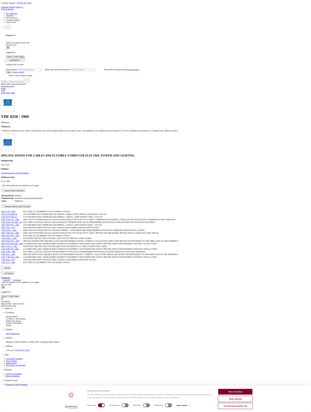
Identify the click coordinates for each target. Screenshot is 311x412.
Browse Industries (13, 376)
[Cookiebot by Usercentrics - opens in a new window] (71, 407)
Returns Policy (11, 363)
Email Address (34, 70)
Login (9, 72)
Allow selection (235, 399)
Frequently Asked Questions (17, 385)
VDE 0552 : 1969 (8, 254)
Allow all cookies (235, 392)
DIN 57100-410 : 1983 (10, 233)
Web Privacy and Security (16, 365)
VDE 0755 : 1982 (8, 262)
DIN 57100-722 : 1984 (10, 220)
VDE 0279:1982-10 (9, 217)
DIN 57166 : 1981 (8, 252)
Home (3, 88)
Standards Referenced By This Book (17, 206)
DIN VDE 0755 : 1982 (10, 236)
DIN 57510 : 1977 (8, 228)
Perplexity (17, 280)
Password (94, 70)
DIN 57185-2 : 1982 (9, 246)
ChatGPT (7, 280)
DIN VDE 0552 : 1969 (10, 241)
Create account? (18, 72)
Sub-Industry (8, 273)
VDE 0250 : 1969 (8, 93)
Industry (7, 268)
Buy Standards (11, 13)
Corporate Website (8, 7)
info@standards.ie (13, 334)
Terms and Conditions (14, 359)
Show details (181, 405)
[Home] (7, 9)
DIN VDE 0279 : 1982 (10, 225)
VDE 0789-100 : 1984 (10, 249)
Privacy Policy (11, 361)
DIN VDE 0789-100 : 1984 (12, 244)
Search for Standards (14, 374)
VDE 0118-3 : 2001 (9, 230)
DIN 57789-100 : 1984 (10, 257)
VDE (3, 91)
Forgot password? (132, 70)
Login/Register (14, 60)
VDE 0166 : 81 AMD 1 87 (11, 222)
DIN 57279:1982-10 (9, 214)
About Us (19, 7)
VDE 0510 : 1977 (8, 260)
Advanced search (7, 86)
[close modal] (8, 47)
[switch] (125, 405)
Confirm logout (19, 57)
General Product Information (14, 191)
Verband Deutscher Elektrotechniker (15, 173)
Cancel (9, 57)
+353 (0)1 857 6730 (23, 3)
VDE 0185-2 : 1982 (9, 238)
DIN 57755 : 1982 (8, 212)
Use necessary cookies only (235, 406)
